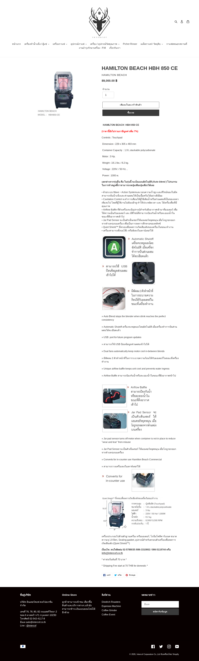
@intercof (31, 625)
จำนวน (106, 89)
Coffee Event (108, 614)
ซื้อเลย (130, 112)
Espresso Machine (111, 606)
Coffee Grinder (109, 610)
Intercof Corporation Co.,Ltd (148, 654)
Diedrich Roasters (111, 602)
